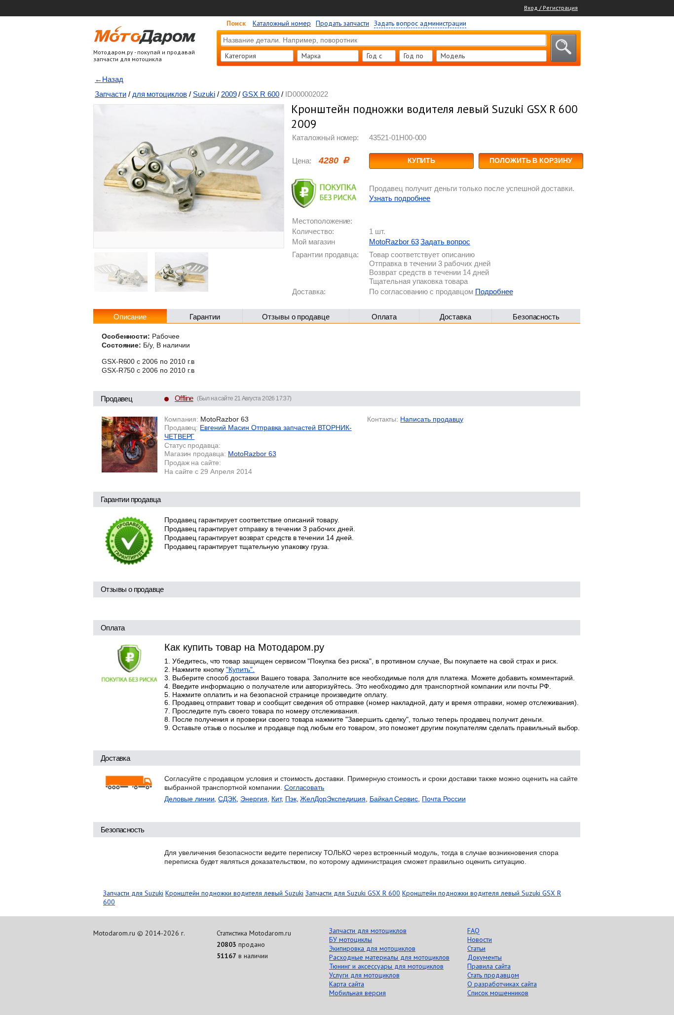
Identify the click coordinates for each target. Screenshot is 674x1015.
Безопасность (536, 316)
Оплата (384, 316)
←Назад (109, 79)
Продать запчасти (342, 23)
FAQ (473, 930)
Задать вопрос (445, 241)
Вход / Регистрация (551, 7)
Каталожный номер (282, 23)
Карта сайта (346, 983)
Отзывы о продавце (296, 316)
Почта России (444, 799)
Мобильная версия (357, 992)
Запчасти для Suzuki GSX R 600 (352, 893)
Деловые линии (189, 799)
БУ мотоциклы (350, 939)
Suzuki (204, 94)
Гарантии (204, 316)
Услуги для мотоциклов (364, 975)
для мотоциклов (159, 94)
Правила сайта (489, 966)
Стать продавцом (493, 975)
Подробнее (494, 291)
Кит (276, 799)
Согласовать (304, 787)
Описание (130, 316)
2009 (229, 94)
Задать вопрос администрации (420, 23)
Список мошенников (497, 992)
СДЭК (227, 799)
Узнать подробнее (399, 198)
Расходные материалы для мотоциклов (389, 957)
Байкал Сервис (394, 799)
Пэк (291, 799)
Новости (479, 939)
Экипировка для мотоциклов (372, 948)
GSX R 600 (260, 94)
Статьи (476, 948)
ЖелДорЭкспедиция (332, 799)
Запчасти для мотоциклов (368, 930)
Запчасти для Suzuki (133, 893)
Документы (484, 957)
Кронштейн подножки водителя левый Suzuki (234, 893)
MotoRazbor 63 (393, 241)
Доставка (455, 316)
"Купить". (240, 669)
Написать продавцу (431, 419)
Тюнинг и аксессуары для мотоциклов (386, 966)
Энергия (253, 799)
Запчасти (110, 94)
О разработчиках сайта (502, 983)
